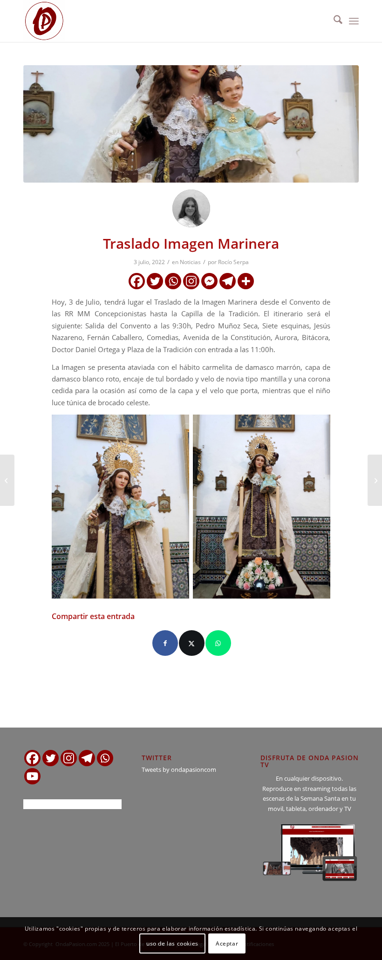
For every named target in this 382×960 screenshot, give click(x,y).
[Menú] (354, 21)
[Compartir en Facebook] (165, 643)
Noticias (190, 262)
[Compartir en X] (192, 643)
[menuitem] (333, 21)
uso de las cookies (172, 943)
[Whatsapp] (173, 281)
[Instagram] (191, 281)
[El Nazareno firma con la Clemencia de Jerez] (7, 480)
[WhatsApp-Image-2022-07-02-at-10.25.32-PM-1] (191, 124)
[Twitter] (155, 281)
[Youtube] (32, 776)
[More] (246, 281)
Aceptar (227, 943)
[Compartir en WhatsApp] (218, 643)
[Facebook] (137, 281)
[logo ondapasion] (44, 21)
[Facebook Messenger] (209, 281)
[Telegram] (227, 281)
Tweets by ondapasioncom (179, 769)
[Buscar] (333, 21)
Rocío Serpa (233, 262)
